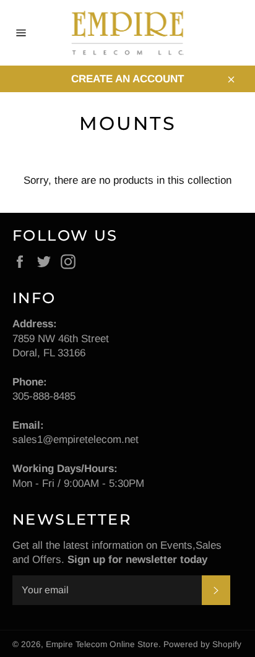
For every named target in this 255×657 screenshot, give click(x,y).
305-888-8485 (44, 396)
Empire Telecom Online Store (102, 644)
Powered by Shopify (202, 644)
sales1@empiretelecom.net (75, 439)
